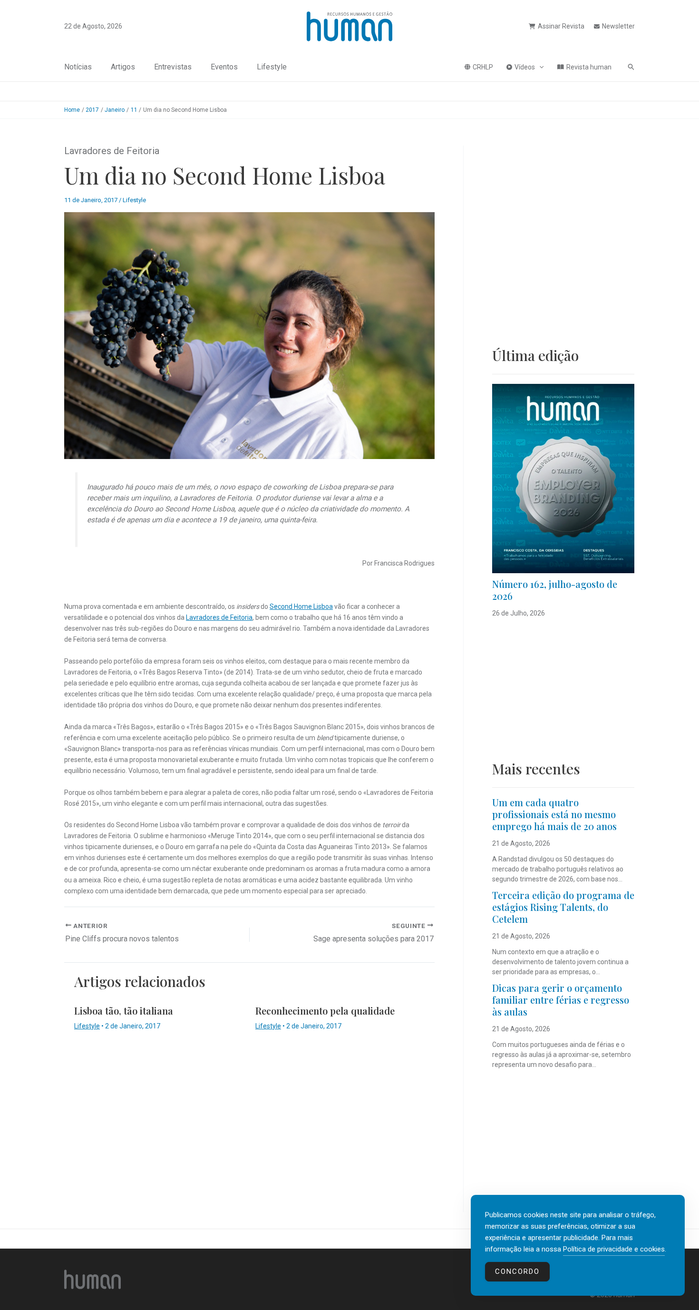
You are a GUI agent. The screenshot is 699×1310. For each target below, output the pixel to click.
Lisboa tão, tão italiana (123, 1010)
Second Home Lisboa (301, 606)
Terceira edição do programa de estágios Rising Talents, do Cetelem (563, 907)
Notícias (78, 66)
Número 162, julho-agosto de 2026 (554, 589)
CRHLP (483, 67)
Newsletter (618, 26)
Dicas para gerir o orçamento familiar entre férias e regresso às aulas (560, 999)
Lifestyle (272, 66)
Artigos (123, 66)
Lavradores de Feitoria (219, 617)
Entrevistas (173, 66)
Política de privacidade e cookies (614, 1249)
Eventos (224, 66)
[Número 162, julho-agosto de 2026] (563, 478)
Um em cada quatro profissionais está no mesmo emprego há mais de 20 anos (554, 814)
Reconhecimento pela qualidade (325, 1010)
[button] (539, 67)
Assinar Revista (561, 26)
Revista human (589, 67)
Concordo (517, 1271)
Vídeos (525, 67)
